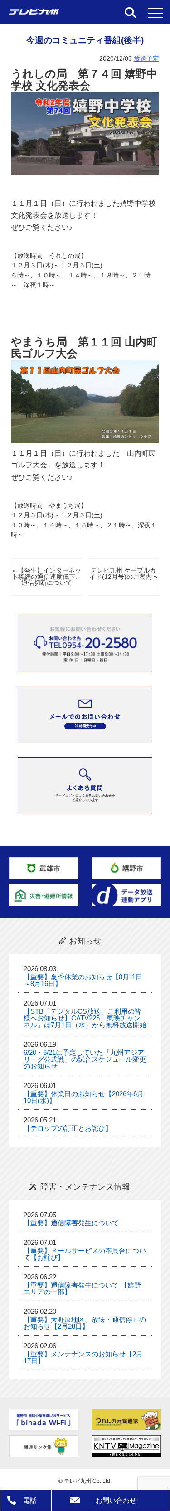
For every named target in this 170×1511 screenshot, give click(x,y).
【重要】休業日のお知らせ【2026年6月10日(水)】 (84, 1097)
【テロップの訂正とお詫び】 (68, 1128)
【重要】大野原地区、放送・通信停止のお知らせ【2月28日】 (85, 1323)
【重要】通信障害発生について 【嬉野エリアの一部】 (82, 1288)
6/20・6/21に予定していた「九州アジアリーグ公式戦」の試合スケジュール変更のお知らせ (85, 1059)
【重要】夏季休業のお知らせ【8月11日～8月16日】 (83, 980)
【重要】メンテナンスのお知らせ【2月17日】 (83, 1357)
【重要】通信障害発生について (71, 1223)
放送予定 (146, 58)
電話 (30, 1500)
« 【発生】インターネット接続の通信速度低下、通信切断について (47, 576)
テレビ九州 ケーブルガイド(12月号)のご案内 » (123, 573)
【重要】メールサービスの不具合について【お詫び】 (85, 1254)
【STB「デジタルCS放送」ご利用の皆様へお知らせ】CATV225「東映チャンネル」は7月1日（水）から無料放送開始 (85, 1018)
